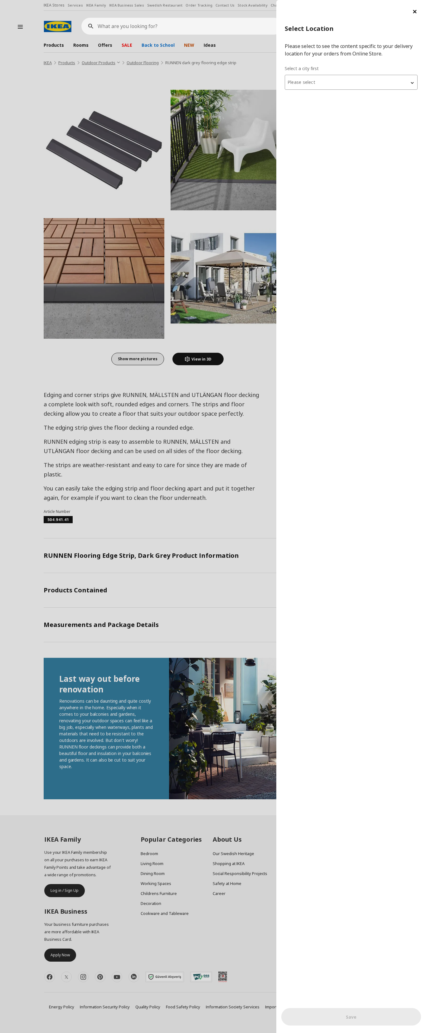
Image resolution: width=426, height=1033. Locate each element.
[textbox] (351, 82)
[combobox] (351, 82)
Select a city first (302, 68)
